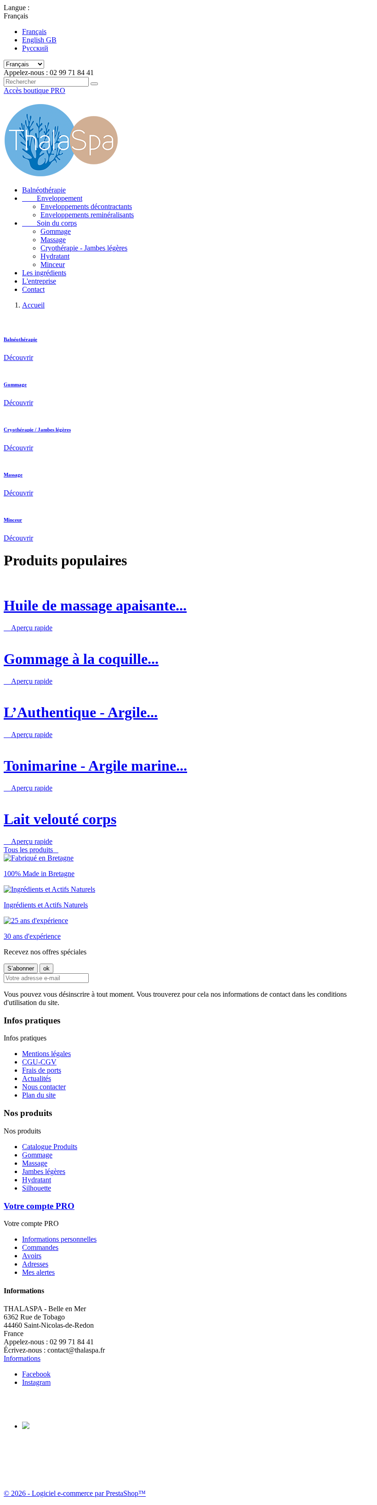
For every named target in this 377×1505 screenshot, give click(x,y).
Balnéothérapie (44, 190)
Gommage (55, 231)
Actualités (36, 1078)
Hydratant (54, 256)
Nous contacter (44, 1087)
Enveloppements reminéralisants (87, 215)
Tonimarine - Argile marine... (95, 765)
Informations (22, 1358)
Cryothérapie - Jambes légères (83, 248)
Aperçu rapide (28, 628)
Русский (35, 48)
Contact (33, 289)
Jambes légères (43, 1171)
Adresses (35, 1264)
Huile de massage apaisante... (95, 605)
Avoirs (31, 1256)
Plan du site (39, 1095)
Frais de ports (41, 1070)
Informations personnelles (59, 1239)
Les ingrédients (44, 273)
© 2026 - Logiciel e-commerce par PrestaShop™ (75, 1493)
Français (34, 31)
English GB (39, 40)
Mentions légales (46, 1054)
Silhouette (36, 1188)
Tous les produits (31, 850)
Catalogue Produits (49, 1147)
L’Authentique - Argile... (81, 712)
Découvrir (18, 357)
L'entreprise (39, 281)
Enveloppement (52, 198)
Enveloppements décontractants (86, 206)
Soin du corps (49, 223)
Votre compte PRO (39, 1206)
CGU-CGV (39, 1062)
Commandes (40, 1247)
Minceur (52, 264)
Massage (53, 240)
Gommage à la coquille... (81, 659)
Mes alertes (38, 1272)
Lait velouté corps (60, 819)
